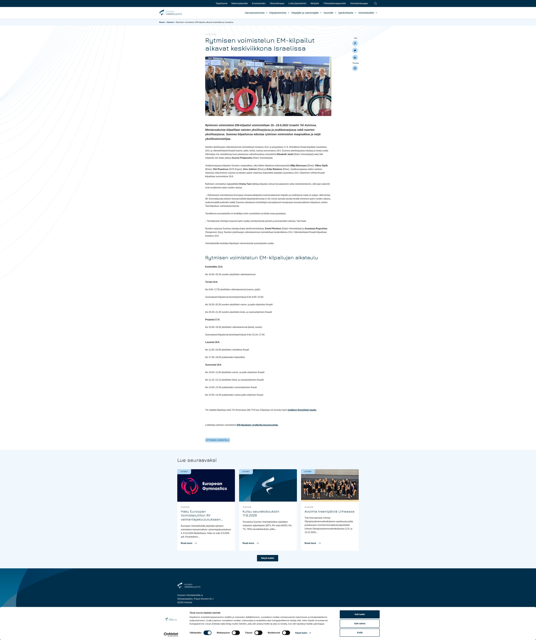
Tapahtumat (221, 3)
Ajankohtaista (345, 12)
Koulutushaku (259, 3)
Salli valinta (359, 623)
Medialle (315, 3)
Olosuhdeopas (277, 3)
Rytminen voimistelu (217, 440)
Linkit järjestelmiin (297, 3)
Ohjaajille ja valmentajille (305, 12)
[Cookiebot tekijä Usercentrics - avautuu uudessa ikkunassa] (171, 634)
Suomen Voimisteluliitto (170, 12)
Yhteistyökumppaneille (334, 3)
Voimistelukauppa (359, 3)
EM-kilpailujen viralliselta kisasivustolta (257, 425)
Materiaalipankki (239, 3)
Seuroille (328, 12)
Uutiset (170, 22)
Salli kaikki (360, 614)
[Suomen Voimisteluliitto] (188, 586)
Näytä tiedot (301, 633)
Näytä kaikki (267, 558)
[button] (189, 543)
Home (162, 22)
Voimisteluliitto (366, 12)
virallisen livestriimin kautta (302, 410)
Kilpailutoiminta (277, 12)
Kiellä (359, 632)
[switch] (236, 633)
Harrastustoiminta (255, 12)
